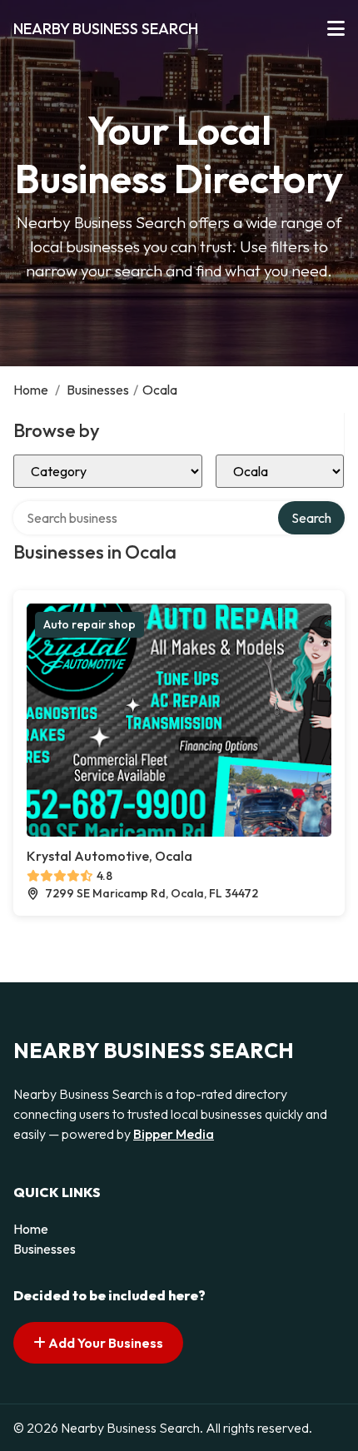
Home (30, 389)
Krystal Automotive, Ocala (109, 855)
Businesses (98, 389)
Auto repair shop (89, 624)
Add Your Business (104, 1342)
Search (311, 517)
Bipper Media (173, 1134)
